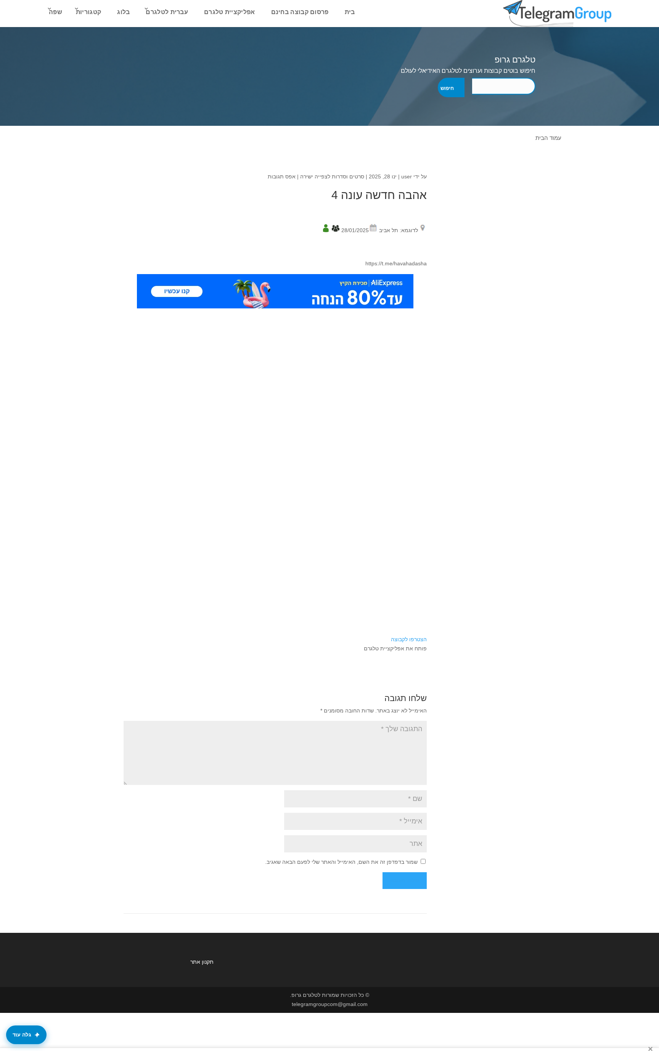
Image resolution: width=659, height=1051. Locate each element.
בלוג (123, 12)
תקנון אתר (202, 962)
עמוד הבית (548, 138)
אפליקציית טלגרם (229, 12)
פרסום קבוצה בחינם (300, 12)
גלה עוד (22, 1035)
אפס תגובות (282, 176)
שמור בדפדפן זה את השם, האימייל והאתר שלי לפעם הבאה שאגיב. (341, 862)
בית (350, 12)
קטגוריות (88, 12)
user (406, 176)
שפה (55, 12)
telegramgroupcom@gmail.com (330, 1004)
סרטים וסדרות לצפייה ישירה (332, 176)
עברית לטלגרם (167, 12)
